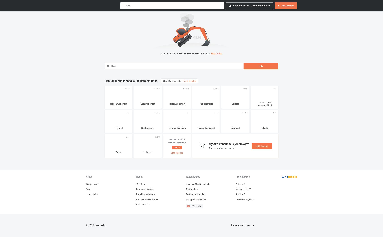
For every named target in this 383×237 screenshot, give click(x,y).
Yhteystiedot (92, 194)
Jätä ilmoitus (262, 146)
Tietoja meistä (92, 184)
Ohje (88, 189)
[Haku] (123, 6)
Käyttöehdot (141, 184)
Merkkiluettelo (142, 204)
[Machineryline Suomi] (101, 6)
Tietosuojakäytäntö (145, 189)
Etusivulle (216, 53)
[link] (177, 146)
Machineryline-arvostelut (147, 199)
